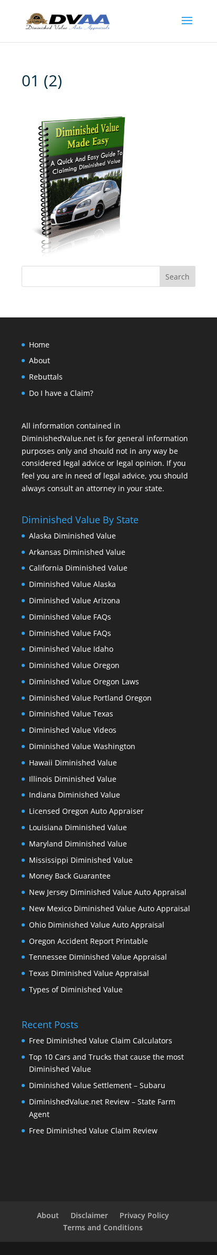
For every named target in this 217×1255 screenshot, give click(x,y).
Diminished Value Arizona (74, 600)
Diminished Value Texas (71, 714)
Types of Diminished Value (76, 989)
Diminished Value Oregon (74, 665)
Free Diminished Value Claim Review (93, 1130)
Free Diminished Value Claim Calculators (100, 1040)
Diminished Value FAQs (70, 617)
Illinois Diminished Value (72, 779)
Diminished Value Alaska (72, 584)
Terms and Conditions (103, 1227)
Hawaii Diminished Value (73, 763)
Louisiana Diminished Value (78, 827)
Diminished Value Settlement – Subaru (97, 1085)
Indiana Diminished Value (74, 795)
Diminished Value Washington (82, 746)
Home (39, 345)
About (39, 360)
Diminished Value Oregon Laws (84, 681)
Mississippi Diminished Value (81, 860)
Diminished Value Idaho (71, 649)
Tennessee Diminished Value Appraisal (98, 957)
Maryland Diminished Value (78, 844)
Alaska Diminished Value (72, 536)
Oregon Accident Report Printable (88, 941)
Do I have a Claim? (61, 393)
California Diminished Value (78, 568)
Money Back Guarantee (70, 876)
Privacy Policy (144, 1215)
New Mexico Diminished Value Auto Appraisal (109, 908)
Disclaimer (89, 1215)
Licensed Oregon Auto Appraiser (86, 811)
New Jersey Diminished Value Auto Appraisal (107, 892)
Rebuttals (46, 377)
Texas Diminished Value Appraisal (89, 973)
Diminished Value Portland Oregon (90, 698)
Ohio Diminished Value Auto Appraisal (96, 925)
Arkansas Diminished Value (77, 552)
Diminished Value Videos (72, 730)
